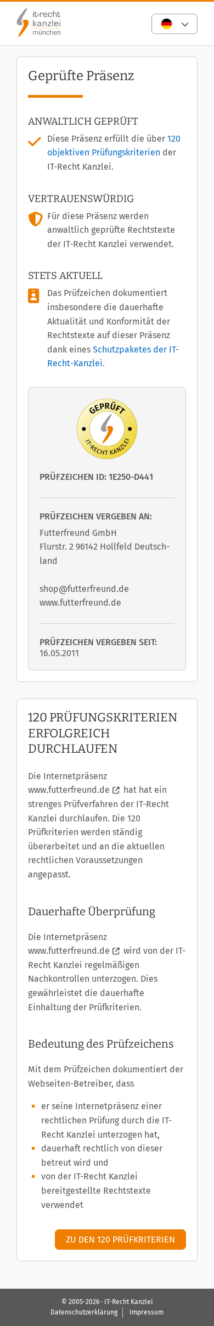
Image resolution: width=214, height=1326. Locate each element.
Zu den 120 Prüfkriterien (120, 1239)
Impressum (146, 1312)
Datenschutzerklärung (83, 1312)
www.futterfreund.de (69, 790)
